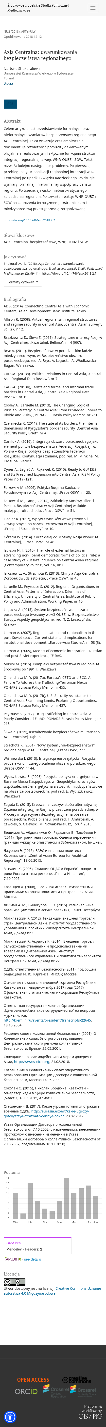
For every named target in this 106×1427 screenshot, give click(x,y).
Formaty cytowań (21, 282)
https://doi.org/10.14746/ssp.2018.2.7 (29, 220)
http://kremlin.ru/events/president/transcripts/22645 (47, 1020)
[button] (10, 1417)
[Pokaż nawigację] (93, 8)
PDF (10, 104)
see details (32, 1259)
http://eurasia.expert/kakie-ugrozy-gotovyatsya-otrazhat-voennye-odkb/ (46, 1113)
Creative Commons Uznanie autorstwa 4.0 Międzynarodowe (52, 1291)
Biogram (10, 83)
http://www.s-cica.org (31, 1061)
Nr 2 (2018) (12, 31)
